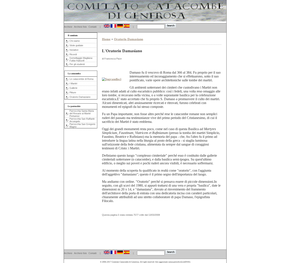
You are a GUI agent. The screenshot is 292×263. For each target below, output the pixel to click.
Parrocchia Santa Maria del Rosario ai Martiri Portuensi (81, 113)
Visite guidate (76, 45)
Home (106, 39)
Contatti (92, 26)
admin (186, 261)
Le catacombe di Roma (81, 79)
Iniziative (73, 50)
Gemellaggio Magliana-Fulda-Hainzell (81, 59)
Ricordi (73, 54)
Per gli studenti (77, 64)
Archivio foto (80, 26)
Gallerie (73, 88)
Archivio (68, 26)
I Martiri (73, 83)
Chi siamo (74, 41)
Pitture (72, 92)
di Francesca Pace (112, 58)
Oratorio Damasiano (79, 97)
